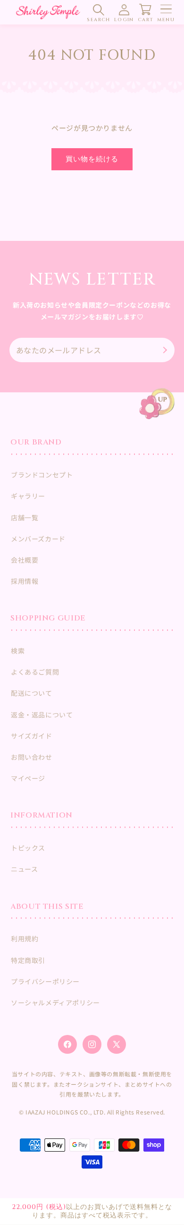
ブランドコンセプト (42, 474)
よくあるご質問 (35, 671)
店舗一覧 (24, 517)
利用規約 (24, 938)
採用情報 (24, 581)
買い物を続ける (92, 159)
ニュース (24, 869)
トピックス (28, 847)
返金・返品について (42, 714)
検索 (18, 650)
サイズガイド (31, 735)
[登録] (163, 350)
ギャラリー (28, 496)
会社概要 (24, 560)
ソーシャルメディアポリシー (55, 1002)
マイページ (28, 778)
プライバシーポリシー (45, 981)
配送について (31, 693)
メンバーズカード (38, 538)
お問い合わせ (31, 757)
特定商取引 (28, 960)
